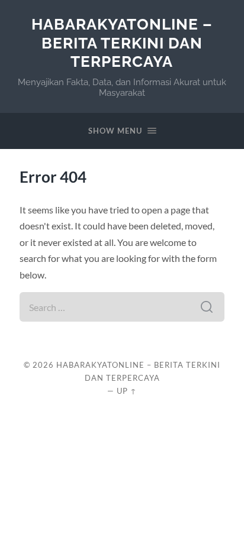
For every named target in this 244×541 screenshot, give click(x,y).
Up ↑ (127, 391)
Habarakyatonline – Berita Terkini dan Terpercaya (122, 42)
